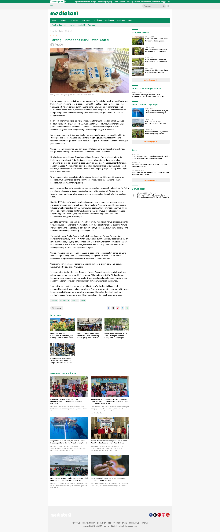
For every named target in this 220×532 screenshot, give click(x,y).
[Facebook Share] (108, 308)
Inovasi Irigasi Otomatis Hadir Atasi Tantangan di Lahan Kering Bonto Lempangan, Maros (115, 335)
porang (75, 300)
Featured (91, 25)
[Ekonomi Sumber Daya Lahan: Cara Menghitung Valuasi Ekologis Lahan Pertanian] (138, 133)
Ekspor (54, 300)
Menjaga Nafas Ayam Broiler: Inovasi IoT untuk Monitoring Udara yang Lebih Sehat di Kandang (88, 335)
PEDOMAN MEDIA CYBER (117, 523)
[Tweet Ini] (113, 308)
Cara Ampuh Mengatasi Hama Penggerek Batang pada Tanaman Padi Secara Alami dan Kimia (156, 40)
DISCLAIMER (101, 523)
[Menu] (52, 6)
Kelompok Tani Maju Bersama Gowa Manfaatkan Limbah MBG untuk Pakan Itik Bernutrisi (66, 401)
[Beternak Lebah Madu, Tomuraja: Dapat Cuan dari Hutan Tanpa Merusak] (110, 465)
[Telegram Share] (122, 308)
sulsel (83, 300)
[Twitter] (155, 515)
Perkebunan (97, 20)
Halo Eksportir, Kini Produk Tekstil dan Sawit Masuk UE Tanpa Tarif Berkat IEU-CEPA (61, 361)
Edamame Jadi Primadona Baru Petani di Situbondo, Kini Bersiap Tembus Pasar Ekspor (61, 335)
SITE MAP (145, 523)
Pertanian (63, 20)
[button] (164, 6)
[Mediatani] (64, 13)
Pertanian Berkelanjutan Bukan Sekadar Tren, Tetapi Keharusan (149, 165)
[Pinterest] (159, 515)
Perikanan (74, 20)
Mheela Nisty (59, 44)
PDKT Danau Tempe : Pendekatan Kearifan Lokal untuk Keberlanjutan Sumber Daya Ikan (69, 479)
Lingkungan (109, 20)
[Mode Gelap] (168, 6)
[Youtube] (168, 515)
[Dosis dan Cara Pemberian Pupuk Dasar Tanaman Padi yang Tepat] (138, 61)
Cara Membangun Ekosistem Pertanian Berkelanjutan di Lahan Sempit (156, 50)
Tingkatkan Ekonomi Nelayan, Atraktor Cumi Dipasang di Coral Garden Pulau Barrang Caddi (68, 442)
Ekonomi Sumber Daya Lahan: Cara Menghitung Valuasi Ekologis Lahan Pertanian (156, 133)
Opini (130, 20)
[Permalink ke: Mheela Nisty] (52, 45)
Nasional (59, 36)
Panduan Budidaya (59, 25)
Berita (54, 20)
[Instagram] (163, 515)
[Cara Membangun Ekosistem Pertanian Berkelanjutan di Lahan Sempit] (138, 51)
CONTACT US (134, 523)
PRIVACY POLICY (88, 523)
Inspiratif (81, 25)
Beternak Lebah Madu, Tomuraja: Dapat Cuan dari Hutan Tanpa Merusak (108, 479)
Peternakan (85, 20)
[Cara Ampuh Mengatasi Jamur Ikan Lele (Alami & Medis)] (138, 71)
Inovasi (72, 25)
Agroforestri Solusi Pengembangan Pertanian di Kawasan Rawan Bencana (150, 173)
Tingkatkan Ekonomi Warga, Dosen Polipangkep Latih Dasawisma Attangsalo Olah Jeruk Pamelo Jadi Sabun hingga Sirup (95, 2)
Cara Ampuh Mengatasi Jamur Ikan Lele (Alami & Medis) (157, 71)
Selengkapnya (150, 80)
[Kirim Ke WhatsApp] (127, 308)
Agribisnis (121, 20)
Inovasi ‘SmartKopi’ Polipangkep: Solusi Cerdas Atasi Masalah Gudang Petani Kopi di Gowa (109, 442)
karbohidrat (64, 300)
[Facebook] (151, 515)
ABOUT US (76, 523)
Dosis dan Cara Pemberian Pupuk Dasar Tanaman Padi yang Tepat (156, 61)
